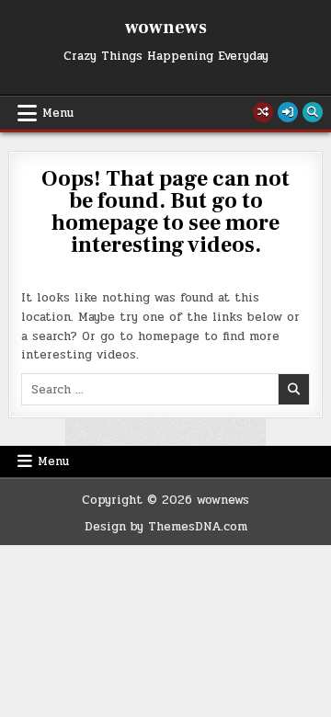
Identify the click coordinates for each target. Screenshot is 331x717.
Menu (58, 113)
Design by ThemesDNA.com (166, 527)
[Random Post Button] (263, 112)
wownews (166, 28)
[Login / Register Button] (288, 112)
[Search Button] (312, 112)
